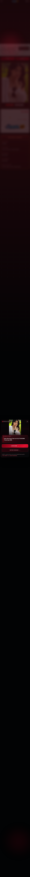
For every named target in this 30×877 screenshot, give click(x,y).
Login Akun (14, 445)
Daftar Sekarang (14, 450)
